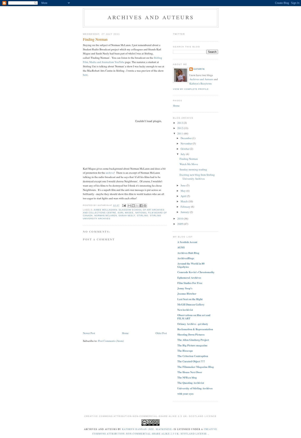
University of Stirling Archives (195, 388)
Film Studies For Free (189, 283)
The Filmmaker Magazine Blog (195, 367)
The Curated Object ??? (191, 361)
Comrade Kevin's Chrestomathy (196, 272)
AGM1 (181, 247)
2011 (180, 133)
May (183, 191)
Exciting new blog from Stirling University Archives (197, 177)
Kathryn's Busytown (200, 83)
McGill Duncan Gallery (191, 304)
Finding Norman (189, 159)
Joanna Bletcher (186, 293)
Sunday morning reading (193, 169)
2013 (180, 123)
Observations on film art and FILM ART (193, 316)
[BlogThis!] (133, 206)
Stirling (142, 215)
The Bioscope (185, 350)
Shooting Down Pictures (191, 334)
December (186, 138)
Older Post (161, 333)
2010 (180, 218)
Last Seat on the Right (190, 299)
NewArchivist (185, 310)
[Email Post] (124, 205)
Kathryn (199, 69)
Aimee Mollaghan (105, 210)
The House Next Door (189, 372)
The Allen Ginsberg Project (193, 340)
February (186, 206)
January (185, 212)
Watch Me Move (189, 164)
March (184, 201)
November (187, 143)
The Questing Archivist (190, 383)
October (185, 149)
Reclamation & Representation (195, 329)
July (183, 154)
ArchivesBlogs (185, 258)
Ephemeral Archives (189, 277)
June (183, 185)
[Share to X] (137, 206)
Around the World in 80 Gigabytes (191, 265)
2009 (180, 224)
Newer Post (89, 333)
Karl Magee (126, 213)
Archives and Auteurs (151, 17)
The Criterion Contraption (192, 356)
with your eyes (185, 393)
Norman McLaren (105, 215)
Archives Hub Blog (188, 253)
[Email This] (129, 206)
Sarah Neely (127, 215)
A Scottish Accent (187, 242)
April (184, 196)
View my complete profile (191, 89)
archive (109, 173)
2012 (180, 128)
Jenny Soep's (184, 288)
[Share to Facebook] (141, 206)
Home (125, 333)
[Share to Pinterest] (145, 206)
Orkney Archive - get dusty (192, 324)
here (85, 75)
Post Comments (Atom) (111, 341)
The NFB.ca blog (187, 377)
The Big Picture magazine (192, 345)
